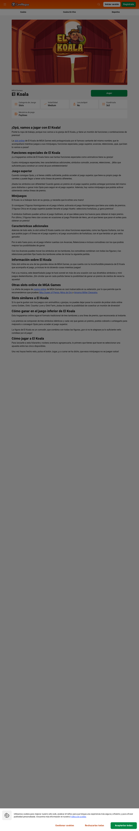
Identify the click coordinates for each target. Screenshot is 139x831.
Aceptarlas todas (123, 825)
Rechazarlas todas (94, 825)
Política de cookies (78, 817)
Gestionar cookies (64, 825)
